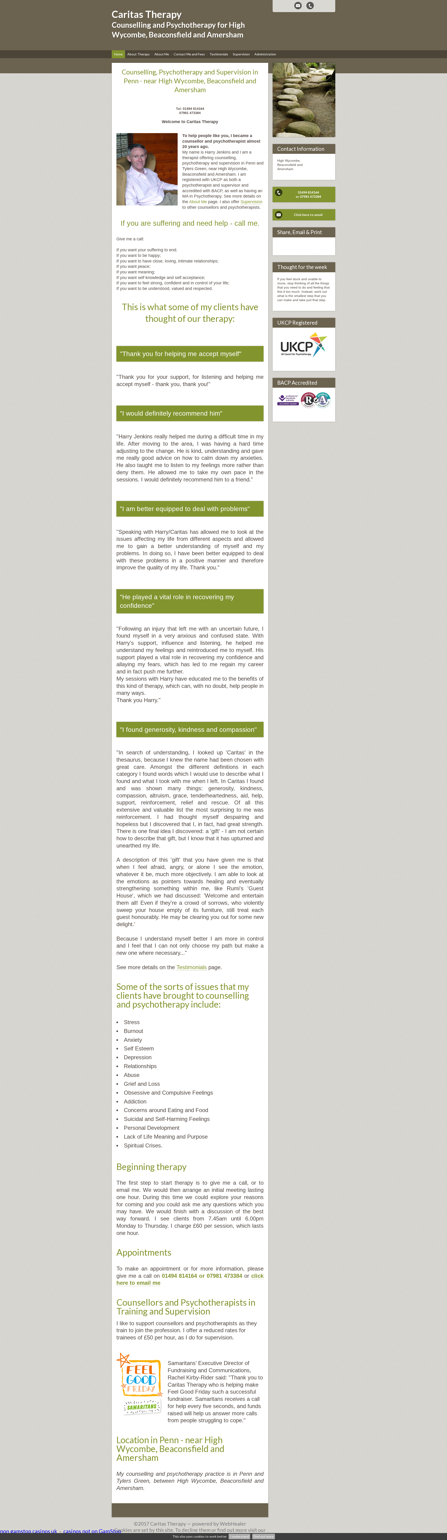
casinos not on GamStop (92, 1531)
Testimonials (191, 967)
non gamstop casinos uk (28, 1531)
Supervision (251, 201)
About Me (198, 201)
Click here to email (308, 215)
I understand (239, 1536)
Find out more (264, 1536)
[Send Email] (298, 5)
